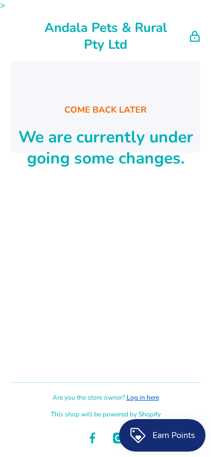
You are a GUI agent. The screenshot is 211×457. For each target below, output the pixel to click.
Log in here (143, 397)
